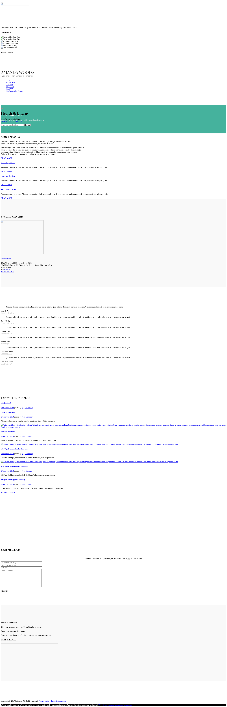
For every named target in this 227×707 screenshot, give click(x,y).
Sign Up (27, 125)
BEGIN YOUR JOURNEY (11, 121)
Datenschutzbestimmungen (122, 705)
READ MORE (6, 158)
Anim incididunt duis (8, 432)
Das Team (9, 85)
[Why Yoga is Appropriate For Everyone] (89, 444)
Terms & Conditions (58, 701)
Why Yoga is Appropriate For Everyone (14, 449)
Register (7, 269)
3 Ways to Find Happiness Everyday (13, 479)
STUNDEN (10, 82)
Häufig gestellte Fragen (14, 91)
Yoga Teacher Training (8, 189)
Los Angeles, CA (7, 313)
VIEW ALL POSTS (8, 492)
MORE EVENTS (7, 272)
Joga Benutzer (27, 408)
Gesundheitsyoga (6, 258)
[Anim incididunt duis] (113, 427)
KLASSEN (10, 87)
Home (8, 80)
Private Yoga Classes (8, 163)
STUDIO (9, 89)
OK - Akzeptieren (105, 705)
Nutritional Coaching (8, 176)
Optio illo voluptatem (8, 412)
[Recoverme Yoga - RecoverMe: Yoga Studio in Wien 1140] (17, 76)
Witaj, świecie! (6, 403)
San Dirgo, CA (6, 333)
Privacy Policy (44, 701)
